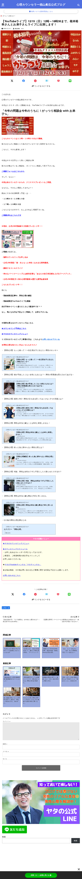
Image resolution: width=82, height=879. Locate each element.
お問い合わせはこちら (11, 575)
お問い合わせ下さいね (51, 339)
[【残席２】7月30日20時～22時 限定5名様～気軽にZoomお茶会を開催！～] (50, 642)
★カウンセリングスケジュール (15, 549)
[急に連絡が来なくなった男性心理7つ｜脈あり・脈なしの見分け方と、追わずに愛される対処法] (11, 691)
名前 (5, 744)
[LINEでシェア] (70, 80)
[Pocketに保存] (58, 80)
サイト (5, 759)
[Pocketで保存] (58, 594)
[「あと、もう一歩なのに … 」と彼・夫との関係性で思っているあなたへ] (70, 644)
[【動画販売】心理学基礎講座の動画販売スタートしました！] (11, 671)
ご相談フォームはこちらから (13, 171)
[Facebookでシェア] (23, 80)
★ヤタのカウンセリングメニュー (15, 334)
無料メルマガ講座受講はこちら (42, 11)
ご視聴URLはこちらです (11, 215)
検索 (4, 836)
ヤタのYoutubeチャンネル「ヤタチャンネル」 (23, 564)
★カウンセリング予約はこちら (14, 328)
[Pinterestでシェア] (35, 80)
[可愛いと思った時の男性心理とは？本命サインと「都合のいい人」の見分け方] (70, 671)
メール (6, 751)
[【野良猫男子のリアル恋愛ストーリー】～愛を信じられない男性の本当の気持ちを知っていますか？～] (31, 672)
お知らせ (5, 608)
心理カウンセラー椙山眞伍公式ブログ (41, 4)
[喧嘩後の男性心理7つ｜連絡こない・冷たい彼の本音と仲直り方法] (50, 671)
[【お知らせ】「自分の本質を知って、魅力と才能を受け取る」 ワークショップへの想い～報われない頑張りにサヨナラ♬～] (31, 643)
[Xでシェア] (12, 594)
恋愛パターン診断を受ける (40, 875)
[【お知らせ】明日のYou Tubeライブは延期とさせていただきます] (11, 644)
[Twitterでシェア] (12, 80)
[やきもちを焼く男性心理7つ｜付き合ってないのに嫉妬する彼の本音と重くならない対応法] (31, 691)
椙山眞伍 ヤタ (19, 28)
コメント (6, 721)
